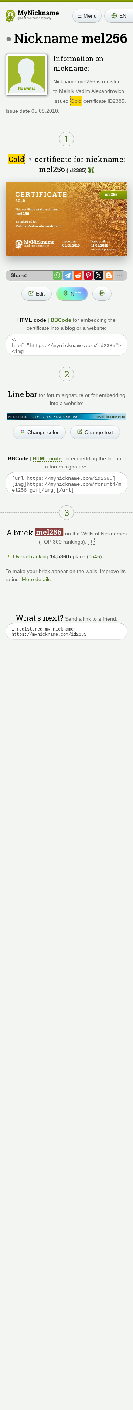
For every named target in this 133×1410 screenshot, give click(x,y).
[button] (118, 16)
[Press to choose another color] (66, 416)
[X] (98, 275)
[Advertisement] (66, 730)
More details (36, 579)
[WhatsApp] (57, 275)
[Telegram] (67, 275)
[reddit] (78, 275)
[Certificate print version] (102, 294)
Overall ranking (30, 556)
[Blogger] (109, 275)
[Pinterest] (88, 275)
